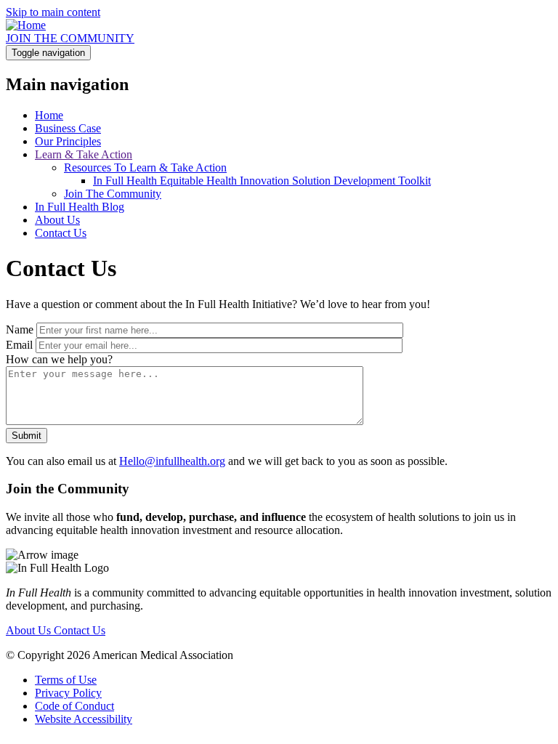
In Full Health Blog (79, 207)
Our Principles (68, 141)
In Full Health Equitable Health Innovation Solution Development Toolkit (262, 180)
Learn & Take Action (83, 154)
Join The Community (112, 193)
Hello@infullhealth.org (172, 461)
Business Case (68, 128)
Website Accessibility (83, 719)
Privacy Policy (68, 693)
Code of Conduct (74, 706)
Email (19, 345)
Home (49, 115)
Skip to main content (53, 12)
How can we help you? (59, 359)
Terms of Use (66, 680)
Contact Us (60, 233)
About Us (57, 220)
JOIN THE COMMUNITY (70, 38)
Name (19, 329)
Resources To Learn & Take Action (145, 167)
